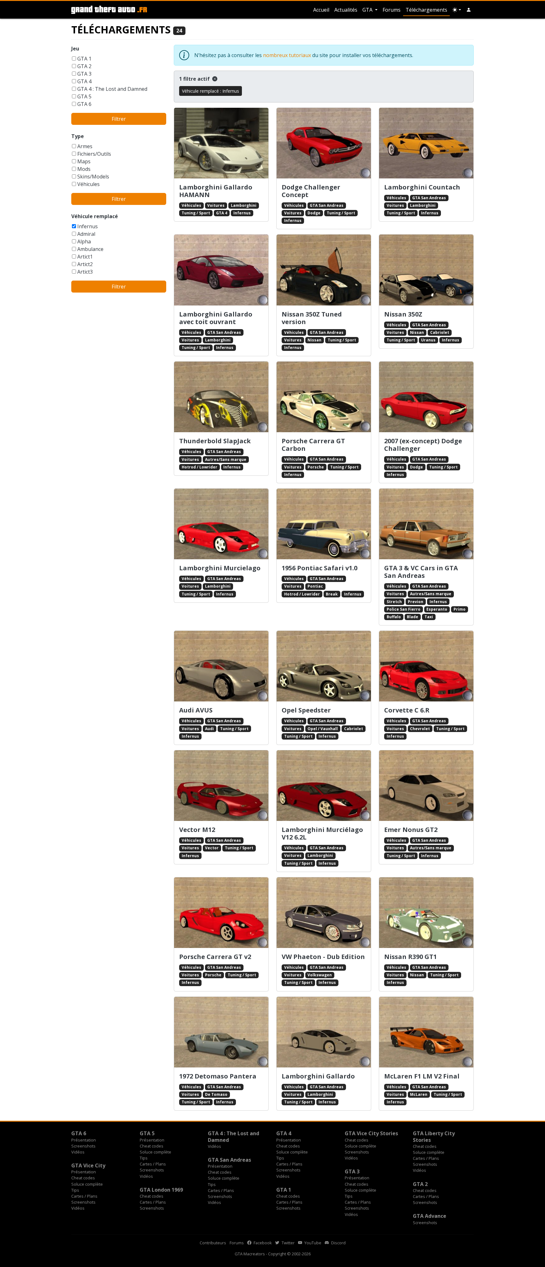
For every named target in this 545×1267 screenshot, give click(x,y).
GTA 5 (84, 96)
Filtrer (119, 118)
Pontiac (315, 586)
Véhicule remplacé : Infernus (210, 91)
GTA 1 (84, 58)
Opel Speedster (306, 710)
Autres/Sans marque (225, 459)
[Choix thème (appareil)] (457, 9)
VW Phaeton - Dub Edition (323, 956)
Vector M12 (197, 829)
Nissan (314, 340)
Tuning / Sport (196, 213)
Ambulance (90, 249)
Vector (212, 848)
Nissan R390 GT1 (410, 956)
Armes (84, 146)
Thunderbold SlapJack (215, 441)
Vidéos (78, 1152)
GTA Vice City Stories (371, 1133)
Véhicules (88, 184)
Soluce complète (155, 1152)
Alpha (84, 241)
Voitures (216, 205)
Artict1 (85, 256)
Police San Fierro (403, 609)
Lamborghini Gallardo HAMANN (215, 191)
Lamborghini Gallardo (318, 1076)
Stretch (394, 601)
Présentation (83, 1140)
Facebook (262, 1243)
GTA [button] (368, 9)
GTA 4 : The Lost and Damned (112, 88)
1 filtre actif (195, 78)
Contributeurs (213, 1243)
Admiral (86, 233)
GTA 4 (84, 81)
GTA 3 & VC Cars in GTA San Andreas (421, 572)
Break (332, 594)
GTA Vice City (88, 1165)
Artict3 (85, 271)
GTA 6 (84, 104)
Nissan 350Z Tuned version (312, 318)
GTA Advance (429, 1215)
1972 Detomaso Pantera (217, 1076)
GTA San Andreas (326, 205)
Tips (144, 1158)
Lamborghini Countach (422, 187)
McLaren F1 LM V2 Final (422, 1076)
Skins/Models (93, 176)
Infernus (87, 226)
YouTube (312, 1243)
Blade (412, 616)
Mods (84, 169)
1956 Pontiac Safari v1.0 (319, 568)
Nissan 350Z (403, 314)
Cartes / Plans (153, 1164)
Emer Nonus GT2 (410, 829)
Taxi (429, 616)
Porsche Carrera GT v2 (215, 956)
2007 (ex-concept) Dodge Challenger (423, 445)
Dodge (314, 213)
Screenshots (83, 1146)
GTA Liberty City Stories (434, 1136)
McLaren (418, 1094)
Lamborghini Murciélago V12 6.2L (322, 833)
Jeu (75, 48)
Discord (338, 1243)
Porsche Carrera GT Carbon (313, 445)
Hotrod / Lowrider (199, 467)
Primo (460, 609)
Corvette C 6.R (407, 710)
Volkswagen (320, 975)
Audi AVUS (196, 710)
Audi (209, 728)
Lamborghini (243, 205)
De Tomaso (216, 1094)
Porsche (316, 467)
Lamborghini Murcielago (220, 568)
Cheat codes (151, 1146)
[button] (469, 9)
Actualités (345, 9)
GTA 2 (84, 66)
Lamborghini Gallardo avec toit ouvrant (215, 318)
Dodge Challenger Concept (311, 191)
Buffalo (394, 616)
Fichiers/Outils (94, 153)
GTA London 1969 (161, 1189)
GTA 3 (84, 73)
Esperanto (436, 609)
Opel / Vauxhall (323, 728)
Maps (84, 161)
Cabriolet (439, 332)
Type (77, 136)
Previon (415, 601)
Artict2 (85, 264)
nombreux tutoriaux (287, 55)
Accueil (321, 9)
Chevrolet (420, 728)
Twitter (288, 1243)
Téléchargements (426, 9)
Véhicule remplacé (94, 216)
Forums (392, 9)
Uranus (428, 340)
